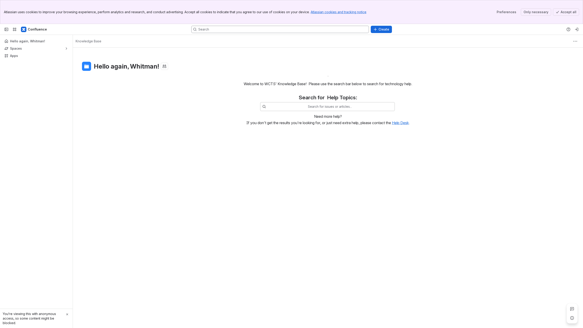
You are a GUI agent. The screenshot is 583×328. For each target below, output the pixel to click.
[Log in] (576, 29)
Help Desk (400, 122)
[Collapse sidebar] (6, 29)
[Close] (67, 314)
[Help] (568, 29)
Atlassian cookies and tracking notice (338, 12)
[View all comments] (572, 309)
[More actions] (575, 41)
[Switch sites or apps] (14, 29)
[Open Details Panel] (572, 318)
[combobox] (268, 106)
